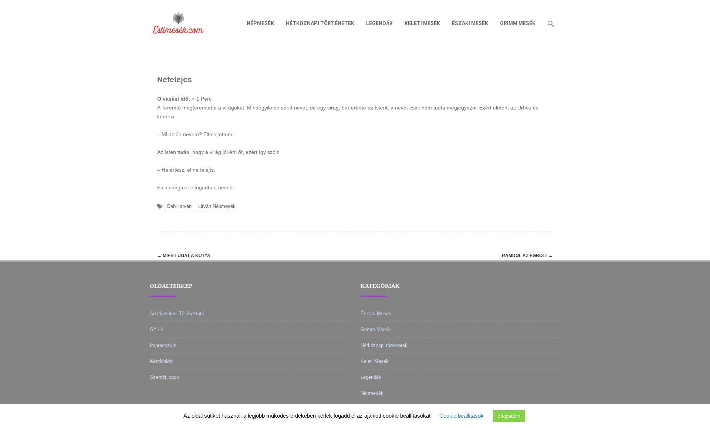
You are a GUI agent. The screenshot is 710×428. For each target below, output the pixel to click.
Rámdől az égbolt (527, 255)
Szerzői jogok (164, 377)
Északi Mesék (470, 23)
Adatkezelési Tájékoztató (177, 313)
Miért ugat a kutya (183, 255)
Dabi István (179, 206)
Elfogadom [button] (508, 416)
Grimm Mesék (517, 23)
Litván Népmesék (217, 206)
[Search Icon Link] (551, 23)
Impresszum (163, 345)
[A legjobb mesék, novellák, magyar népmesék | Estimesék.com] (178, 44)
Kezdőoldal (161, 361)
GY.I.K (157, 329)
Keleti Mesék (422, 23)
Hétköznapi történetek (320, 23)
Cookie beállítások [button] (461, 415)
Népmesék (260, 23)
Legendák (379, 23)
